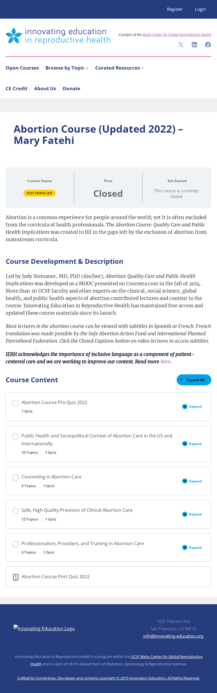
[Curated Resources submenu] (142, 67)
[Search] (204, 87)
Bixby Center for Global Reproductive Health (177, 35)
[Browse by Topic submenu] (87, 67)
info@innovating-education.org (173, 636)
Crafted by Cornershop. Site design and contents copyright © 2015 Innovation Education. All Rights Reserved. (108, 678)
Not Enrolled (39, 193)
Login (200, 9)
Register (175, 9)
